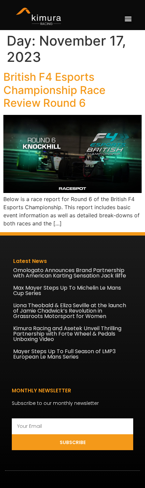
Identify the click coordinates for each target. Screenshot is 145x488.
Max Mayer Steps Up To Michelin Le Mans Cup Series (67, 290)
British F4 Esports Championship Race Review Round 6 (54, 89)
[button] (128, 18)
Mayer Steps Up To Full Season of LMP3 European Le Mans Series (64, 354)
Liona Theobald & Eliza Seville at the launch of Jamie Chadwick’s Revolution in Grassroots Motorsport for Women (69, 310)
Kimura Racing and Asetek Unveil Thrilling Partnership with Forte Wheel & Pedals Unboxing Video (67, 333)
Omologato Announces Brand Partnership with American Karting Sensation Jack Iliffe (69, 272)
